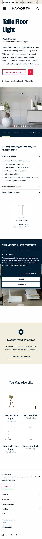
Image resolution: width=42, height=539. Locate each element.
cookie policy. (22, 265)
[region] (21, 217)
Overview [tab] (6, 133)
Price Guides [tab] (19, 133)
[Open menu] (4, 8)
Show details (31, 273)
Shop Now (19, 2)
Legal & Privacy (5, 525)
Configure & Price (14, 72)
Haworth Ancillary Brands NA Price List (19, 81)
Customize (20, 284)
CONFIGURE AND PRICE (20, 356)
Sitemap (4, 522)
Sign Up (8, 487)
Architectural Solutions (30, 2)
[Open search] (37, 9)
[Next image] (40, 108)
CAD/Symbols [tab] (35, 133)
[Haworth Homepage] (21, 8)
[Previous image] (2, 108)
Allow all (21, 279)
